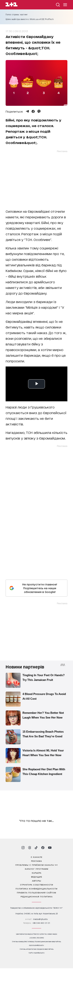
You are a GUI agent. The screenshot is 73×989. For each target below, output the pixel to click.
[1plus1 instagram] (23, 847)
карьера (36, 873)
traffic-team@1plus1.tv (37, 953)
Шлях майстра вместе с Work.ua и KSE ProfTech (30, 19)
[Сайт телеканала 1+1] (11, 5)
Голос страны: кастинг (17, 14)
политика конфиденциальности (36, 888)
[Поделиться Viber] (39, 111)
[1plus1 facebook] (42, 847)
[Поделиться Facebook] (33, 111)
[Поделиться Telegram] (27, 111)
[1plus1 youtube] (49, 848)
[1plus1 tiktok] (36, 847)
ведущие (36, 876)
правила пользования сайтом (36, 892)
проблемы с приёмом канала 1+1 (36, 865)
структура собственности (36, 884)
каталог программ (36, 869)
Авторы (36, 880)
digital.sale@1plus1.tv (36, 945)
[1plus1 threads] (29, 847)
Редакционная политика (37, 896)
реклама (36, 861)
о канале (36, 857)
